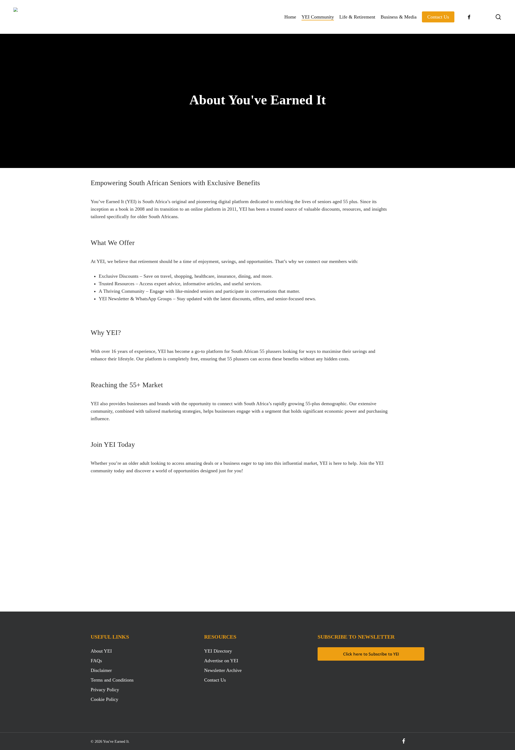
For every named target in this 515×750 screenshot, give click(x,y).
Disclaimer (101, 670)
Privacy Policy (105, 689)
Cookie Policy (104, 699)
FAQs (96, 660)
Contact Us (215, 680)
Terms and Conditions (112, 680)
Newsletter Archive (223, 670)
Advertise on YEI (221, 660)
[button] (128, 552)
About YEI (101, 651)
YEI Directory (218, 651)
